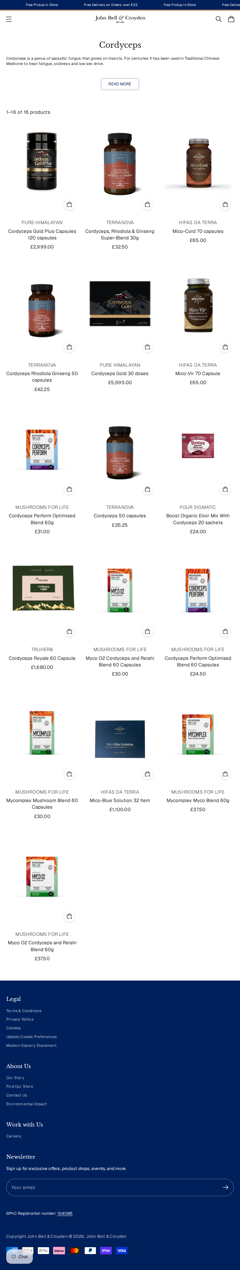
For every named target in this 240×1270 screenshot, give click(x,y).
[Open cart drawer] (231, 19)
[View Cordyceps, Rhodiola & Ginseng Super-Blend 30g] (120, 161)
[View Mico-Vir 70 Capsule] (198, 303)
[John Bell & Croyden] (120, 19)
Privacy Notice (20, 1019)
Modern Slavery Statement (31, 1045)
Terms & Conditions (24, 1010)
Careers (13, 1136)
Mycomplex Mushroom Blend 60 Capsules (42, 803)
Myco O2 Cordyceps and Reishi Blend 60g (42, 946)
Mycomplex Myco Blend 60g (198, 800)
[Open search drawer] (218, 19)
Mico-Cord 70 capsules (197, 231)
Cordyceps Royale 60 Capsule (42, 658)
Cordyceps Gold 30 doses (119, 373)
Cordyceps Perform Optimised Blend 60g (42, 519)
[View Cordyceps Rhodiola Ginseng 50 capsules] (42, 303)
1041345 (65, 1213)
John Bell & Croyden (106, 1236)
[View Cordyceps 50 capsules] (120, 446)
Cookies (13, 1028)
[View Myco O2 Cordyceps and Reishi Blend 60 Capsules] (120, 588)
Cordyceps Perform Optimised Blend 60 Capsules (198, 661)
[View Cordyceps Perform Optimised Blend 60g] (42, 446)
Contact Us (16, 1095)
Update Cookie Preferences (31, 1036)
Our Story (15, 1077)
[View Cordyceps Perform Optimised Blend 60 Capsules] (198, 588)
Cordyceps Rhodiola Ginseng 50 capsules (42, 376)
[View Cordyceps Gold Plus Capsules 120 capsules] (42, 161)
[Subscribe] (226, 1187)
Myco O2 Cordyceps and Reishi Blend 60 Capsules (120, 661)
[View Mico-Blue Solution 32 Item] (120, 730)
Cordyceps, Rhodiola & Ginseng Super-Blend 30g (119, 234)
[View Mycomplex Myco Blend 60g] (198, 730)
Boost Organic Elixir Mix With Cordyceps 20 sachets (198, 519)
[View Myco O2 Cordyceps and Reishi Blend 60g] (42, 873)
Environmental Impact (26, 1104)
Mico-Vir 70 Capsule (197, 373)
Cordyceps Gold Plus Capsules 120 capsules (42, 234)
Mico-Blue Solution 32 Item (120, 800)
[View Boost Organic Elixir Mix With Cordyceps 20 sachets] (198, 446)
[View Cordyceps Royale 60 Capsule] (42, 588)
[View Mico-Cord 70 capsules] (198, 161)
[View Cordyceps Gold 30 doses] (120, 303)
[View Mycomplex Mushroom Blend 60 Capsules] (42, 730)
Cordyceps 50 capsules (120, 516)
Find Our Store (19, 1086)
